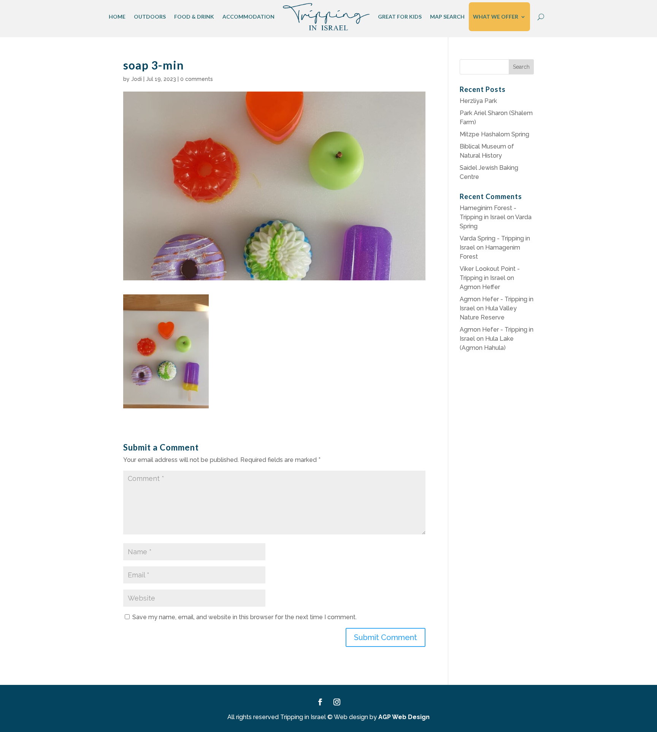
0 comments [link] (196, 79)
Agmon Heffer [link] (480, 287)
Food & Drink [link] (194, 16)
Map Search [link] (447, 16)
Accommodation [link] (248, 16)
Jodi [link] (136, 79)
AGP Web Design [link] (404, 717)
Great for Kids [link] (400, 16)
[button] (385, 637)
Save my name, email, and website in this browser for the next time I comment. (244, 617)
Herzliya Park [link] (478, 100)
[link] (326, 16)
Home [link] (117, 16)
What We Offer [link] (495, 16)
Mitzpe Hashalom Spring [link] (494, 134)
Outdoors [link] (150, 16)
